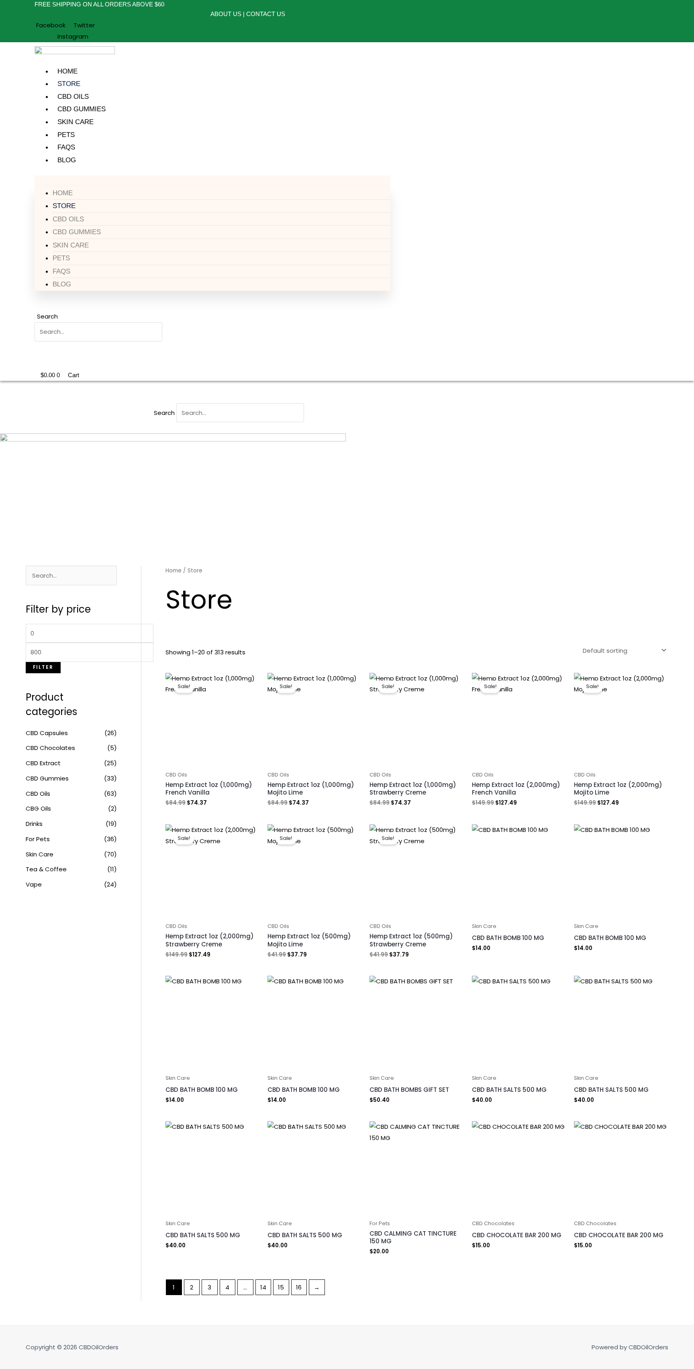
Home (67, 71)
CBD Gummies (81, 109)
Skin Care (75, 122)
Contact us (265, 13)
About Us (226, 13)
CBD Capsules (47, 733)
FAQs (66, 147)
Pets (66, 135)
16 (299, 1287)
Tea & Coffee (46, 869)
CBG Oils (38, 808)
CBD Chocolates (50, 748)
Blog (66, 160)
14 (263, 1287)
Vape (34, 884)
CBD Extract (43, 763)
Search (47, 316)
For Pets (38, 839)
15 (281, 1287)
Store (68, 84)
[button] (212, 181)
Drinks (34, 823)
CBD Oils (73, 96)
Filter (43, 667)
